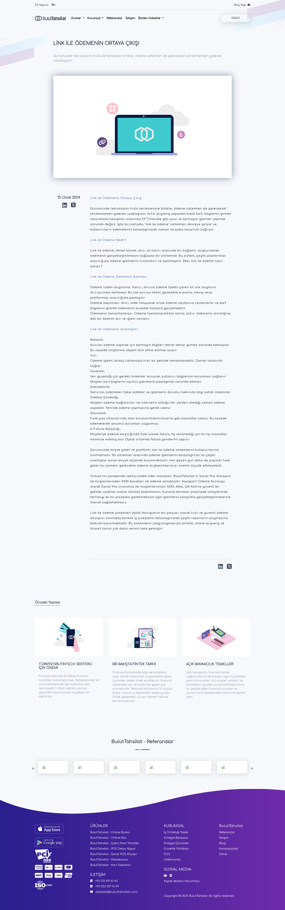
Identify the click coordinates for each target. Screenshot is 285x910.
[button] (33, 769)
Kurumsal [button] (94, 18)
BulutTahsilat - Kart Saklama (110, 865)
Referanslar (115, 18)
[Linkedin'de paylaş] (64, 205)
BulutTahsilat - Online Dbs (108, 837)
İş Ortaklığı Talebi (176, 832)
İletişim (130, 18)
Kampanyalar (228, 848)
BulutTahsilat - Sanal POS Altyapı (113, 854)
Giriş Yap (240, 4)
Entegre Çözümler (176, 843)
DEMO (235, 18)
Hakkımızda (172, 859)
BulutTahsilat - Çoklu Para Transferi (114, 843)
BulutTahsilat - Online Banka (110, 832)
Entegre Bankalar (176, 837)
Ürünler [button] (76, 18)
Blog (222, 843)
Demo (223, 854)
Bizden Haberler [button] (150, 18)
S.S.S (167, 854)
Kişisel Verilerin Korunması (182, 881)
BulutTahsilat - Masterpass (109, 859)
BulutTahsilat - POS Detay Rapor (113, 848)
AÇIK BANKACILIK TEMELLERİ (209, 664)
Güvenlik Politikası (176, 848)
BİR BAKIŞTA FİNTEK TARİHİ (134, 664)
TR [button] (52, 5)
